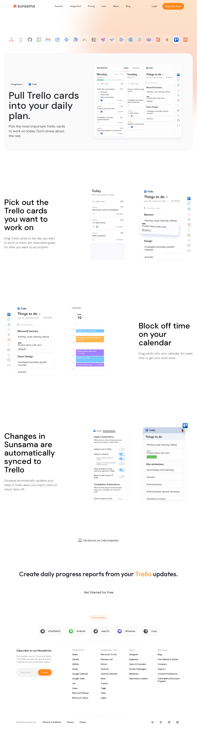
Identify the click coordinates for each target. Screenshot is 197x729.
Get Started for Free (98, 592)
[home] (24, 6)
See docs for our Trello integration (101, 540)
